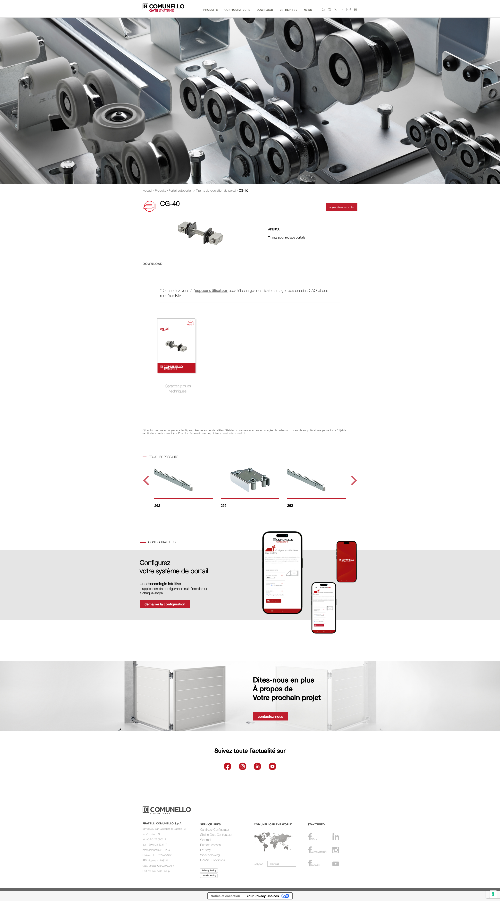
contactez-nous (270, 716)
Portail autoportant (181, 190)
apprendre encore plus (341, 207)
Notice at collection (225, 896)
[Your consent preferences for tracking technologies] (493, 894)
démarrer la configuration (165, 604)
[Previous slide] (147, 480)
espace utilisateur (211, 290)
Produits (160, 190)
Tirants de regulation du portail (216, 190)
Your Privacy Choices (262, 896)
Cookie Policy (209, 875)
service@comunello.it (234, 433)
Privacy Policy (209, 870)
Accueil (148, 190)
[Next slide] (353, 480)
